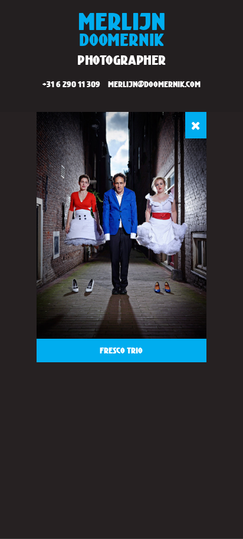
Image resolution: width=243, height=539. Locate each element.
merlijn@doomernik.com (154, 84)
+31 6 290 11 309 (71, 84)
